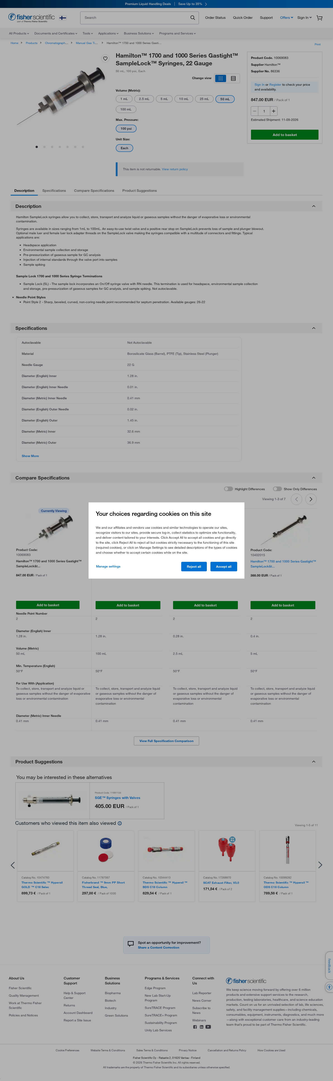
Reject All (194, 567)
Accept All (224, 567)
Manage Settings (108, 566)
